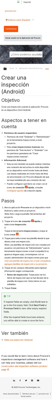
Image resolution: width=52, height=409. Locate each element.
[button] (40, 54)
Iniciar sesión (26, 396)
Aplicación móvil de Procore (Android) (35, 68)
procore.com (10, 11)
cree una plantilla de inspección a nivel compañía (26, 261)
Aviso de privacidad (11, 394)
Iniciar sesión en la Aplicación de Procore (22, 38)
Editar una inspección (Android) (18, 340)
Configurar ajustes (15, 190)
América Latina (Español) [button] (18, 20)
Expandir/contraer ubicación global (47, 68)
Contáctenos (11, 29)
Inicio (12, 68)
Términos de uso (28, 394)
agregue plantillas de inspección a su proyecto (25, 264)
